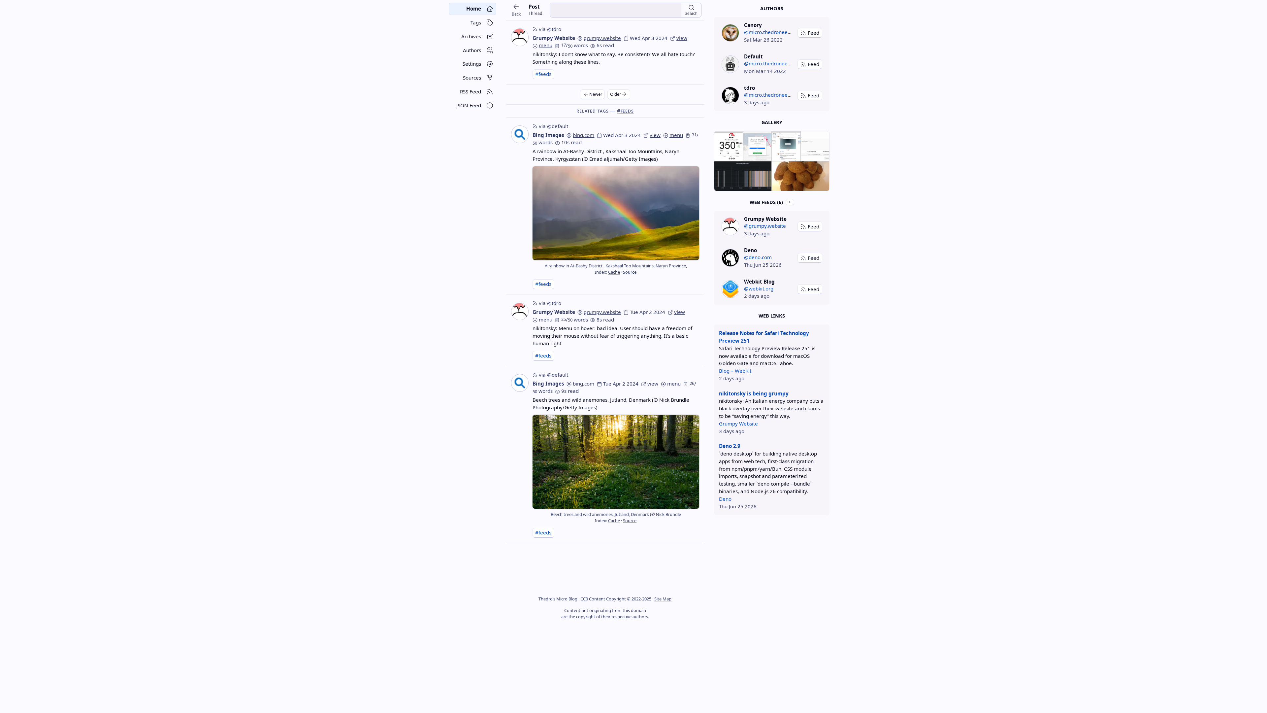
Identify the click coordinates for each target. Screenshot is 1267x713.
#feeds (543, 74)
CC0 (584, 599)
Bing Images (548, 135)
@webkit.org (758, 288)
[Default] (730, 64)
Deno (725, 498)
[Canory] (730, 33)
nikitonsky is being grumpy (754, 393)
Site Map (662, 599)
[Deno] (730, 257)
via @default (553, 126)
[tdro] (730, 95)
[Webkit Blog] (730, 289)
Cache (614, 272)
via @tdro (550, 29)
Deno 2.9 (729, 446)
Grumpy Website (554, 38)
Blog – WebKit (735, 370)
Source (629, 272)
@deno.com (758, 257)
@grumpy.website (765, 225)
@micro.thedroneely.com (773, 32)
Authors (771, 8)
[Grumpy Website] (730, 226)
